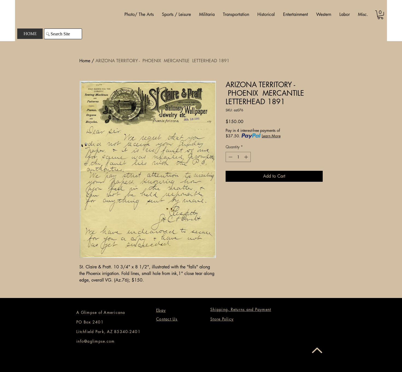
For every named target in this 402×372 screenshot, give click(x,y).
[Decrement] (229, 157)
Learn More (271, 135)
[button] (139, 14)
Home (84, 61)
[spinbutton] (238, 157)
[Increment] (246, 157)
